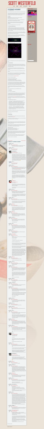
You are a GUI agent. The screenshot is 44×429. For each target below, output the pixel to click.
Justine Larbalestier (33, 18)
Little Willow (13, 180)
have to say (13, 116)
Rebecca (13, 211)
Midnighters (30, 50)
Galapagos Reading (23, 140)
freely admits (14, 96)
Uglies (29, 56)
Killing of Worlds (31, 48)
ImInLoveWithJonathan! (14, 410)
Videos (30, 6)
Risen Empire (30, 52)
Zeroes (30, 58)
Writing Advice (30, 57)
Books (17, 6)
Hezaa (12, 361)
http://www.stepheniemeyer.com (18, 168)
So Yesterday (30, 53)
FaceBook (30, 37)
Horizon (30, 47)
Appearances (25, 6)
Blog (14, 6)
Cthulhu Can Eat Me (10, 140)
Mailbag (30, 49)
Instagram (30, 36)
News (29, 51)
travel (29, 55)
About (21, 6)
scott (13, 10)
